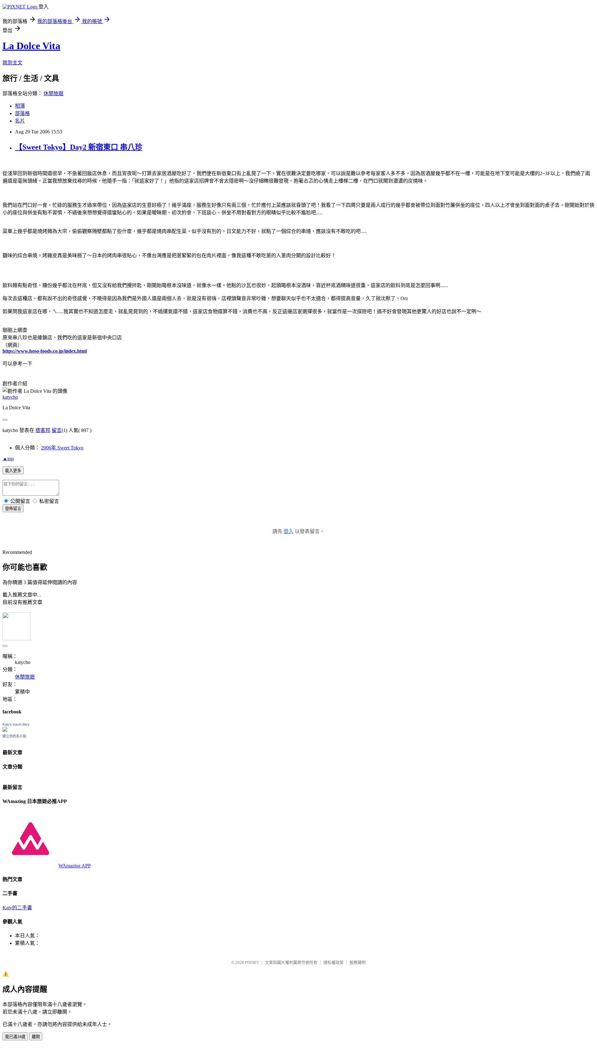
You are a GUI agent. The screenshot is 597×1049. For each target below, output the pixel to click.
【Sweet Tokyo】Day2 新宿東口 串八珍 (78, 147)
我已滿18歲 (15, 1036)
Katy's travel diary (16, 724)
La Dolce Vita (31, 45)
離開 (36, 1036)
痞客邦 (42, 430)
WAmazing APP (74, 865)
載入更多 (13, 470)
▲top (8, 458)
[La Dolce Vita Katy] (4, 730)
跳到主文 (12, 62)
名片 (20, 120)
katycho (10, 397)
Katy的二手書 (17, 907)
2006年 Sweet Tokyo (62, 447)
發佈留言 (13, 508)
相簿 (20, 106)
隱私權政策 (333, 962)
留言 (57, 430)
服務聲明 (357, 962)
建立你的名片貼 (14, 736)
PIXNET (252, 962)
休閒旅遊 (53, 93)
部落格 (22, 113)
